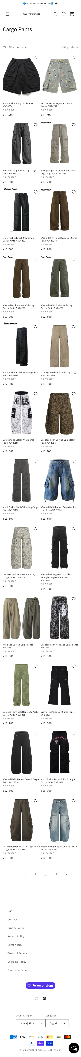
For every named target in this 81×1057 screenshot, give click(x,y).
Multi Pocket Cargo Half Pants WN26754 (18, 105)
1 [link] (15, 874)
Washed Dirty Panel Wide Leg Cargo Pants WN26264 (59, 239)
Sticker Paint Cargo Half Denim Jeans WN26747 (57, 105)
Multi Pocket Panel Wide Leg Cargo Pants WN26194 (20, 374)
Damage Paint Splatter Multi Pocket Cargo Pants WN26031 (21, 713)
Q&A (10, 911)
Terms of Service (17, 953)
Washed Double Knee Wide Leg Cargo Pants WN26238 (18, 307)
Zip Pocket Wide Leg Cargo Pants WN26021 (58, 713)
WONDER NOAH (34, 1050)
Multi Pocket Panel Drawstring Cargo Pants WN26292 (18, 239)
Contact (12, 919)
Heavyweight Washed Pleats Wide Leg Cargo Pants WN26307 (58, 172)
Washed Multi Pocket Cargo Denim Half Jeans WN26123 (58, 509)
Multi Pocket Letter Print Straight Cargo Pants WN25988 (58, 781)
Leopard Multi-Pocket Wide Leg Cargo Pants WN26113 (19, 576)
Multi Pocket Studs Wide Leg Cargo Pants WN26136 (20, 509)
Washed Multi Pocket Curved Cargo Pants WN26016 (21, 781)
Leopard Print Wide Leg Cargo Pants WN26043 (59, 646)
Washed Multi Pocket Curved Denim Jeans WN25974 (59, 848)
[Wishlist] (64, 14)
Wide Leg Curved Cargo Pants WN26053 (18, 646)
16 (55, 874)
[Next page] (66, 874)
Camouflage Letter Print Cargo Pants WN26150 (18, 441)
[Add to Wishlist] (35, 57)
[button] (7, 14)
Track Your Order (18, 970)
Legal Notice (15, 944)
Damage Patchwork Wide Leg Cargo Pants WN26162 (59, 374)
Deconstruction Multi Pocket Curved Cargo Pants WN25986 (21, 848)
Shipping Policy (17, 961)
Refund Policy (16, 936)
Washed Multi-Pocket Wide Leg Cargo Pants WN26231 (57, 307)
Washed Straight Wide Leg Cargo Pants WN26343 (19, 172)
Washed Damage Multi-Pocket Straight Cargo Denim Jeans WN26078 (56, 577)
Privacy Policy (16, 928)
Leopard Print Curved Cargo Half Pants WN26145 (58, 441)
